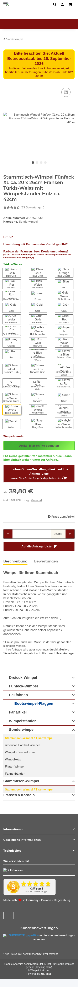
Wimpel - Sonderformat (20, 752)
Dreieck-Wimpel (23, 678)
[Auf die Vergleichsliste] (66, 92)
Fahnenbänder (15, 773)
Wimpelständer (22, 721)
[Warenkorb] (70, 5)
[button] (55, 5)
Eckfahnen (18, 695)
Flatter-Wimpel (14, 766)
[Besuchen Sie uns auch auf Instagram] (18, 915)
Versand (36, 500)
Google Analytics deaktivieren (21, 964)
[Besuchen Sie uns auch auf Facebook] (7, 915)
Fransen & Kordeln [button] (19, 795)
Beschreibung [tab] (15, 561)
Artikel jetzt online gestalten (39, 445)
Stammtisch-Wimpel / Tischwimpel (29, 738)
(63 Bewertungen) (32, 207)
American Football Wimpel (22, 745)
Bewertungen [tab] (46, 561)
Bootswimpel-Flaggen (33, 703)
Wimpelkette (13, 759)
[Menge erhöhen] (69, 533)
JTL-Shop (46, 973)
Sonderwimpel (28, 221)
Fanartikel (18, 712)
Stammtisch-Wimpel (21, 781)
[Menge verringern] (8, 533)
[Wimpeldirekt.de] (20, 4)
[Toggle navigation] (5, 2)
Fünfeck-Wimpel (23, 686)
